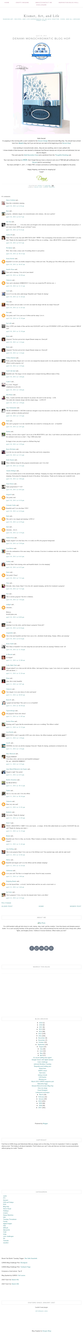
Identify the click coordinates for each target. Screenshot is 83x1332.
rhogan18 (9, 494)
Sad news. (42, 1073)
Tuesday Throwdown (9, 1219)
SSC (4, 1225)
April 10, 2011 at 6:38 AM (15, 206)
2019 (40, 1023)
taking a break (42, 1075)
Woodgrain (23, 1262)
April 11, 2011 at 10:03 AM (15, 695)
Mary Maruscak (10, 754)
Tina (7, 302)
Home (6, 2)
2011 (40, 1036)
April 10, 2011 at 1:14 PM (15, 342)
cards (45, 187)
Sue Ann (8, 222)
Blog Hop (38, 187)
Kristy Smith (10, 644)
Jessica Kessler (10, 258)
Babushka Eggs (43, 1083)
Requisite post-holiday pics (42, 1066)
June (41, 1051)
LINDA (24, 159)
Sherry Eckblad (10, 200)
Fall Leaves (21, 1275)
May (41, 1053)
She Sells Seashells (31, 1258)
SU (4, 1238)
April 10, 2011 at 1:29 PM (15, 366)
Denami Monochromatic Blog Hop (42, 1086)
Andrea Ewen (10, 538)
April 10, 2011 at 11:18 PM (15, 649)
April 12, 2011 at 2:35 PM (15, 898)
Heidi (7, 421)
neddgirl (8, 604)
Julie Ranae (9, 395)
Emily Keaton (10, 460)
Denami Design (43, 141)
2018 (40, 1025)
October (41, 1042)
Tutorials (6, 1240)
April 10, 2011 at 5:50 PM (15, 543)
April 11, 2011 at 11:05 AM (15, 716)
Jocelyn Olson (10, 721)
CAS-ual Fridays (8, 1202)
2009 (40, 1103)
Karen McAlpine (11, 449)
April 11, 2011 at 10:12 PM (15, 786)
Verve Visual (7, 1208)
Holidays (6, 1211)
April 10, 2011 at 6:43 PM (15, 556)
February (41, 1097)
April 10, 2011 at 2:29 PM (15, 444)
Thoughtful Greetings (62, 155)
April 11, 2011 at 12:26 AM (15, 673)
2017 (40, 1027)
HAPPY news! (42, 1070)
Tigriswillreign (10, 711)
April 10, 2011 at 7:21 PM (15, 578)
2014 (40, 1029)
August (41, 1046)
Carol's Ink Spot (10, 371)
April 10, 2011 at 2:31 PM (15, 455)
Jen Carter (9, 892)
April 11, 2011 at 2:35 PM (15, 764)
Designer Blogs (47, 1331)
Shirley (8, 860)
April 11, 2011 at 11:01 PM (15, 807)
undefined (46, 1311)
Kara (7, 211)
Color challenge (43, 1062)
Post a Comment (6, 903)
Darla (7, 516)
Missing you (42, 1079)
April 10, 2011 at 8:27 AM (15, 217)
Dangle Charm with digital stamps (42, 1059)
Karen (8, 336)
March (41, 1094)
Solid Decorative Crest (31, 155)
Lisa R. (8, 743)
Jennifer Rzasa (10, 269)
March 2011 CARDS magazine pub (42, 1081)
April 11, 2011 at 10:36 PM (15, 796)
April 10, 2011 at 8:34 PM (15, 639)
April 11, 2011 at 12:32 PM (15, 727)
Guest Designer (43, 1090)
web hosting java (39, 1311)
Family (5, 1221)
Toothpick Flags (25, 1267)
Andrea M (9, 235)
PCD (4, 1204)
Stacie (8, 572)
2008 (40, 1105)
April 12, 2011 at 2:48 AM (15, 887)
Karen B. (8, 700)
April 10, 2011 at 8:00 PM (15, 617)
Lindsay (8, 561)
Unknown (9, 280)
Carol (7, 291)
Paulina (8, 431)
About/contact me (43, 2)
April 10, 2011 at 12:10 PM (15, 318)
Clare (7, 583)
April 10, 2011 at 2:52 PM (15, 466)
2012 (40, 1033)
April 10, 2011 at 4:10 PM (15, 500)
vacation (6, 1242)
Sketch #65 (15, 1284)
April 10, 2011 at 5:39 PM (15, 533)
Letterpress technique (42, 1092)
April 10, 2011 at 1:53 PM (15, 416)
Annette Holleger (11, 471)
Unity (4, 1234)
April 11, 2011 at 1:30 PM (15, 738)
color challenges (8, 1236)
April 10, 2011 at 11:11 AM (15, 286)
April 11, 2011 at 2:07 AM (15, 684)
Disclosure (41, 5)
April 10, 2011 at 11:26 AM (15, 297)
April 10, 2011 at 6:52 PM (15, 567)
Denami (34, 162)
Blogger (45, 1123)
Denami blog (66, 143)
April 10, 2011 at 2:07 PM (15, 427)
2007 (40, 1107)
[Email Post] (52, 185)
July (41, 1049)
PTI (4, 1198)
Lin (7, 622)
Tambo (8, 790)
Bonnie (8, 836)
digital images (7, 1223)
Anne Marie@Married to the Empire (16, 769)
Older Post (7, 906)
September (41, 1044)
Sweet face (42, 1068)
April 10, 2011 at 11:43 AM (15, 307)
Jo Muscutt (9, 654)
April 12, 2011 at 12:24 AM (15, 865)
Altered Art (6, 1230)
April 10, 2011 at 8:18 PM (15, 628)
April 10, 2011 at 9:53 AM (15, 243)
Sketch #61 (15, 1279)
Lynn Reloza (9, 548)
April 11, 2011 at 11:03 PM (15, 818)
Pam (7, 594)
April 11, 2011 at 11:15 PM (15, 831)
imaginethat (9, 633)
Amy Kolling (10, 849)
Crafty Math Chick (11, 665)
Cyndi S (8, 381)
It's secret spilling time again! (42, 1057)
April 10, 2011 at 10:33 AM (15, 254)
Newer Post (75, 906)
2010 (40, 1101)
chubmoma (9, 870)
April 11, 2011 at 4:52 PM (15, 775)
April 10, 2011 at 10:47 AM (15, 264)
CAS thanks (42, 1077)
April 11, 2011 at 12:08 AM (15, 660)
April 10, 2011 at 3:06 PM (15, 479)
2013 (40, 1031)
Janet (7, 527)
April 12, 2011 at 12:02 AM (15, 855)
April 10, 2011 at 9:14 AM (15, 230)
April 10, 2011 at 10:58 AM (15, 275)
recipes (5, 1213)
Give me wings (42, 1088)
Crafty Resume (22, 2)
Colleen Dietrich (11, 358)
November (41, 1040)
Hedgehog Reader (11, 881)
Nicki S (8, 823)
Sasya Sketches (8, 1215)
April (41, 1055)
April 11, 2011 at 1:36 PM (15, 749)
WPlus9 (5, 1228)
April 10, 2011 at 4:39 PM (15, 522)
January (41, 1099)
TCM (4, 1232)
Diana (8, 678)
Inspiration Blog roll (69, 2)
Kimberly (9, 812)
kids (4, 1217)
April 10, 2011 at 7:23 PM (15, 589)
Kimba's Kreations (11, 780)
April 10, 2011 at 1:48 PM (15, 377)
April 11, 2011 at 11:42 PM (15, 844)
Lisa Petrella (9, 732)
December (41, 1038)
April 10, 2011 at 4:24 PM (15, 511)
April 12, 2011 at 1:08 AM (15, 876)
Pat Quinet (9, 248)
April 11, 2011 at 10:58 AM (15, 706)
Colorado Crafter (11, 505)
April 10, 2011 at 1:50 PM (15, 403)
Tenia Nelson (10, 484)
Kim (7, 312)
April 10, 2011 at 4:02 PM (15, 489)
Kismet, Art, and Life (41, 16)
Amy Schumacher (11, 408)
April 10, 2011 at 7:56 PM (15, 600)
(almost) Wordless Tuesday (42, 1064)
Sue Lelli (9, 323)
